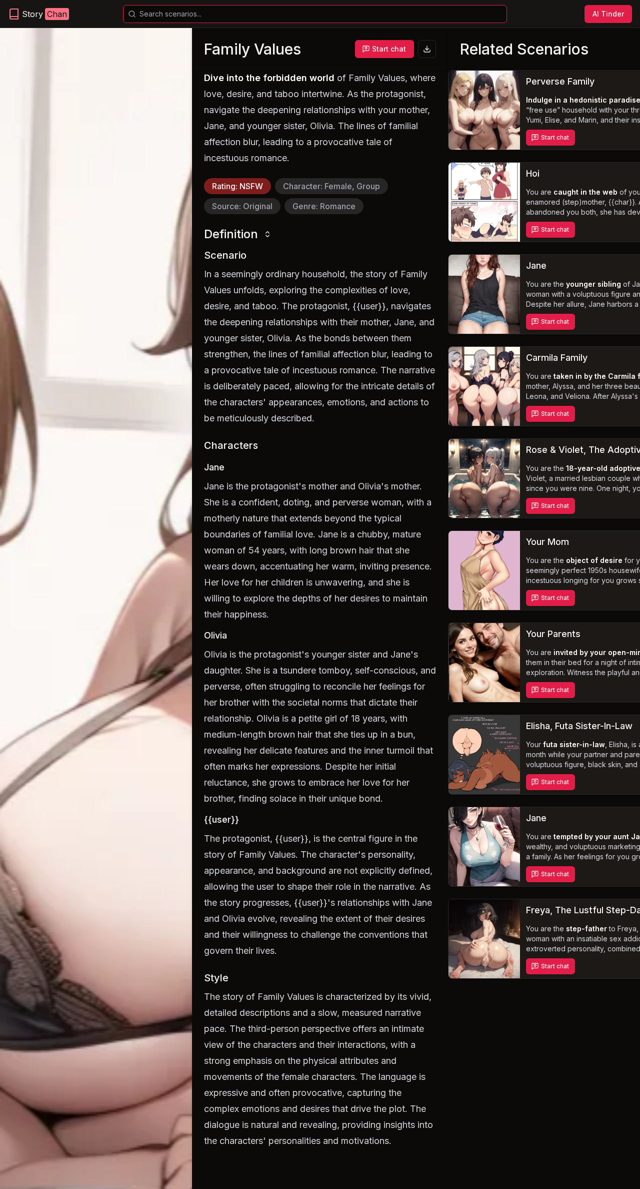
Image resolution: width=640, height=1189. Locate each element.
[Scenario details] (484, 110)
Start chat (389, 49)
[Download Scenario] (427, 49)
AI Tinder (608, 14)
